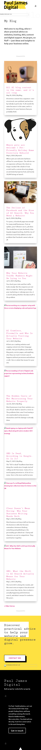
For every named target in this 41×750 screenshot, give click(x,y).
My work (19, 155)
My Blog (19, 95)
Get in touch (17, 730)
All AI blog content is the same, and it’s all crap (20, 90)
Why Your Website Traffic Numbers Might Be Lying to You (19, 276)
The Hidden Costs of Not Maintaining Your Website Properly (19, 398)
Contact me (15, 658)
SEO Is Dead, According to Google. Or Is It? (19, 456)
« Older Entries (9, 606)
